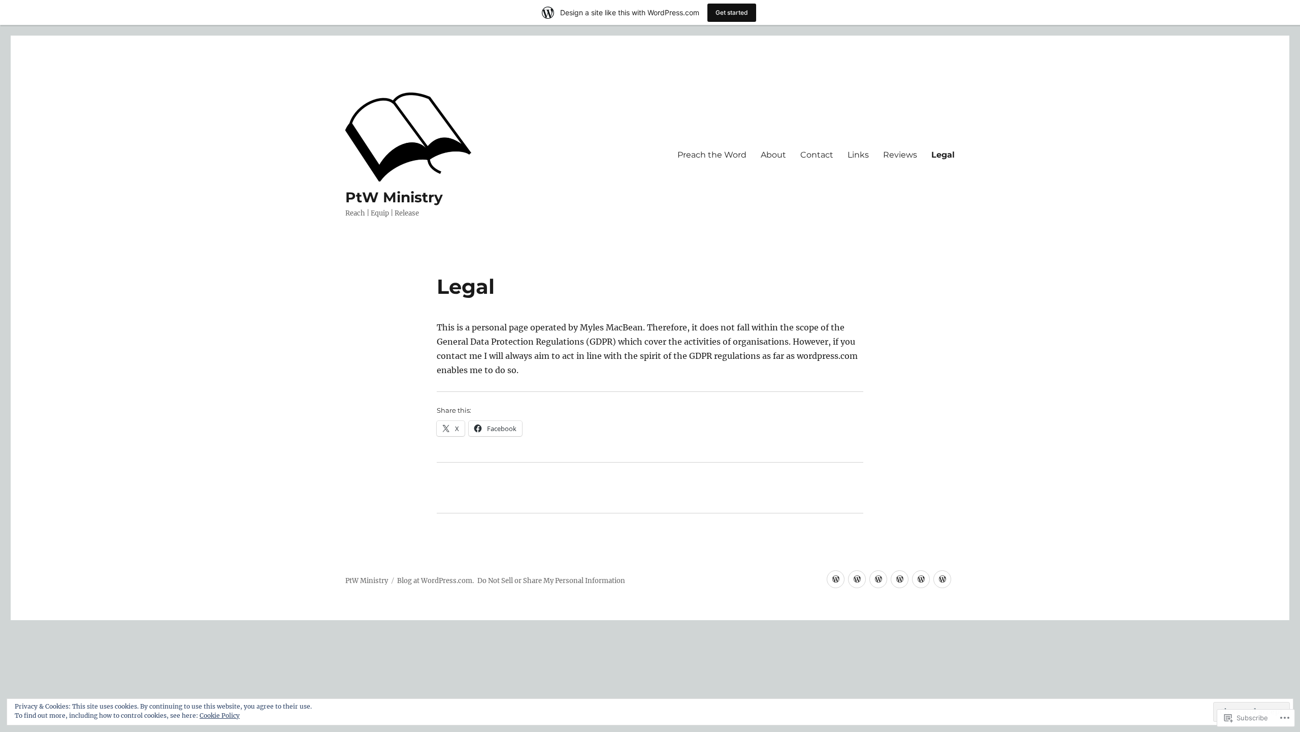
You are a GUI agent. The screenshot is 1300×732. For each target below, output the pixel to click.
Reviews (900, 155)
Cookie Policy (220, 715)
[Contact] (942, 579)
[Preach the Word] (899, 579)
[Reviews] (878, 579)
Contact (816, 155)
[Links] (857, 579)
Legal (943, 155)
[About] (921, 579)
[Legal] (835, 579)
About (773, 155)
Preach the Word (711, 155)
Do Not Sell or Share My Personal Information (551, 580)
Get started (732, 12)
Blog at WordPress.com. (435, 580)
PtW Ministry (394, 197)
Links (858, 155)
